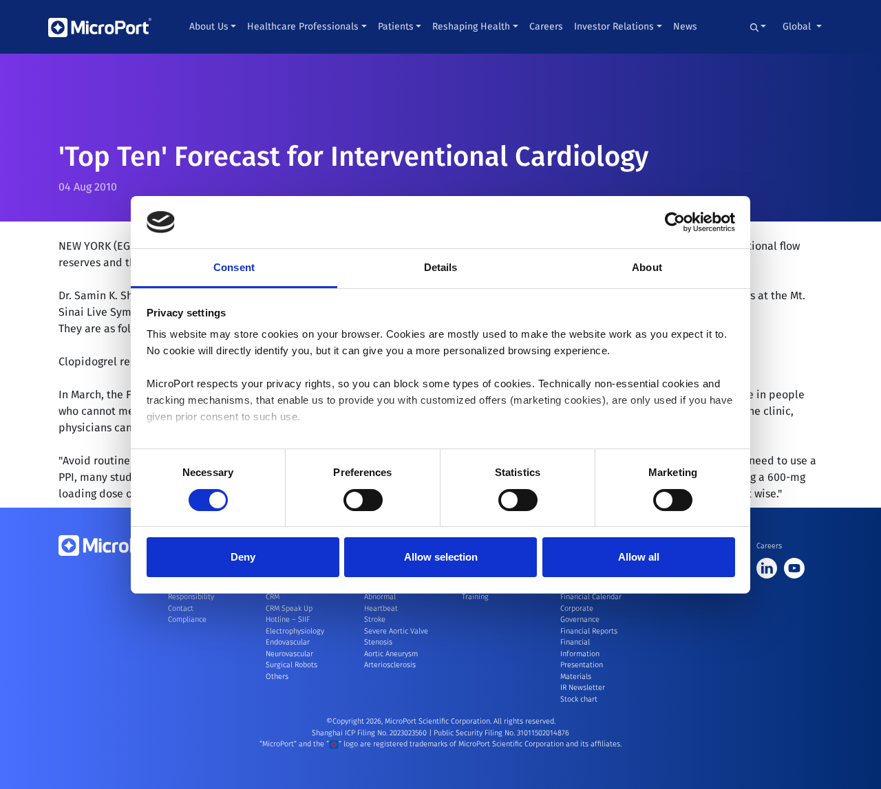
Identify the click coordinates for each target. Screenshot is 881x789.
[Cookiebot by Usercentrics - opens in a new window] (675, 222)
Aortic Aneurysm (391, 653)
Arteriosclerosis (390, 664)
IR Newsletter (582, 687)
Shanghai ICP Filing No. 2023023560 (370, 732)
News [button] (685, 26)
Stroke (374, 619)
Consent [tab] (234, 267)
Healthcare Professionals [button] (303, 26)
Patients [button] (396, 26)
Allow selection (441, 557)
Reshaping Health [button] (471, 26)
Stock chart (578, 699)
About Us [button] (209, 26)
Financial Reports (588, 631)
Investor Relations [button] (614, 26)
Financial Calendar (591, 596)
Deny (243, 557)
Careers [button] (546, 26)
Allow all (638, 557)
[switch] (363, 500)
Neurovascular (289, 653)
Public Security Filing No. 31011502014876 (501, 732)
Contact (180, 608)
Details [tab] (441, 267)
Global (798, 26)
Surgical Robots (291, 664)
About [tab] (647, 267)
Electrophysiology (295, 631)
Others (277, 676)
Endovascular (288, 642)
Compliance (187, 619)
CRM (272, 596)
